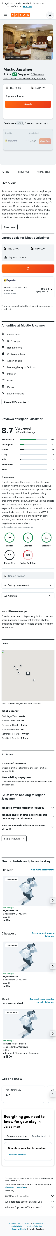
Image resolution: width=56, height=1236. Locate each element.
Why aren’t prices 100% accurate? (23, 1207)
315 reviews (37, 74)
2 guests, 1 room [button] (15, 96)
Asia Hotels (38, 1223)
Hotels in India (16, 1226)
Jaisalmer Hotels (19, 1229)
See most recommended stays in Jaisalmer (42, 1001)
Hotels (27, 1223)
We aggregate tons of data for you (23, 1201)
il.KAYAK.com (14, 1223)
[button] (52, 5)
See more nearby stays (42, 869)
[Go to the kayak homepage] (20, 15)
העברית (27, 6)
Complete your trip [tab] (17, 1136)
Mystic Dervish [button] (10, 910)
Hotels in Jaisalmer (17, 1154)
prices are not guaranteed (15, 1187)
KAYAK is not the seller (17, 1196)
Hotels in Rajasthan (34, 1226)
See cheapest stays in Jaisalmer (43, 935)
